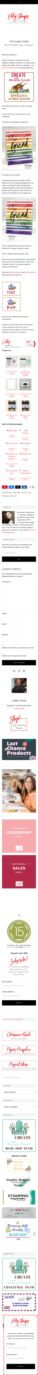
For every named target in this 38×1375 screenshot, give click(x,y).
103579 (12, 437)
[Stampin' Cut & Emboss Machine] (12, 454)
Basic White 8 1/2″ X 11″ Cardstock (12, 394)
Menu (19, 2)
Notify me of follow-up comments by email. (18, 648)
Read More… (11, 532)
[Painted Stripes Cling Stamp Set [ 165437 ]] (12, 357)
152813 (25, 460)
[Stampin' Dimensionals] (25, 471)
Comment (6, 582)
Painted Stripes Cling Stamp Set (11, 372)
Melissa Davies (15, 272)
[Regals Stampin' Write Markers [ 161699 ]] (25, 401)
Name (5, 613)
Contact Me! (19, 708)
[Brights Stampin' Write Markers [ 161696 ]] (12, 401)
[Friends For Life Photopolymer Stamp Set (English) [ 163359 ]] (25, 357)
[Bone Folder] (25, 443)
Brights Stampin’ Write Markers (11, 416)
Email (4, 624)
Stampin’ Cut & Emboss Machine (12, 464)
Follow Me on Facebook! (13, 1019)
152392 (25, 439)
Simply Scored (11, 448)
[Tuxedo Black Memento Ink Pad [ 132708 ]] (25, 379)
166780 (12, 397)
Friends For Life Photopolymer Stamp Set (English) (25, 373)
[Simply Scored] (12, 443)
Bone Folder (25, 448)
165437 (12, 374)
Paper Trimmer (25, 438)
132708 (25, 397)
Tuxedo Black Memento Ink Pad (25, 394)
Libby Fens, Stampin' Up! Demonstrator (19, 19)
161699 (25, 418)
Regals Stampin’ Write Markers (25, 416)
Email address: (8, 991)
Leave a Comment (26, 45)
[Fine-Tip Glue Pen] (12, 471)
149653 (12, 466)
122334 (12, 450)
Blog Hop (16, 492)
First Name (7, 981)
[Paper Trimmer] (25, 430)
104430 (25, 480)
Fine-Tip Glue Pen (11, 478)
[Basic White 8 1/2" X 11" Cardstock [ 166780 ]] (12, 379)
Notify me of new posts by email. (14, 656)
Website (5, 635)
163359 (25, 375)
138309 (12, 479)
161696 (12, 418)
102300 (25, 450)
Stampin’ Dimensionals (25, 478)
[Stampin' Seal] (25, 454)
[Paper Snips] (11, 430)
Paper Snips (12, 435)
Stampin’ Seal (25, 459)
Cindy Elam (31, 272)
